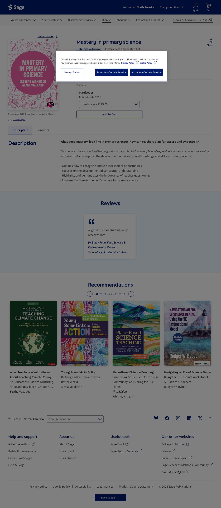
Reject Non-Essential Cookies (111, 72)
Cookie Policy (146, 62)
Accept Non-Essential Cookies (146, 72)
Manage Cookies (72, 72)
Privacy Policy (128, 62)
